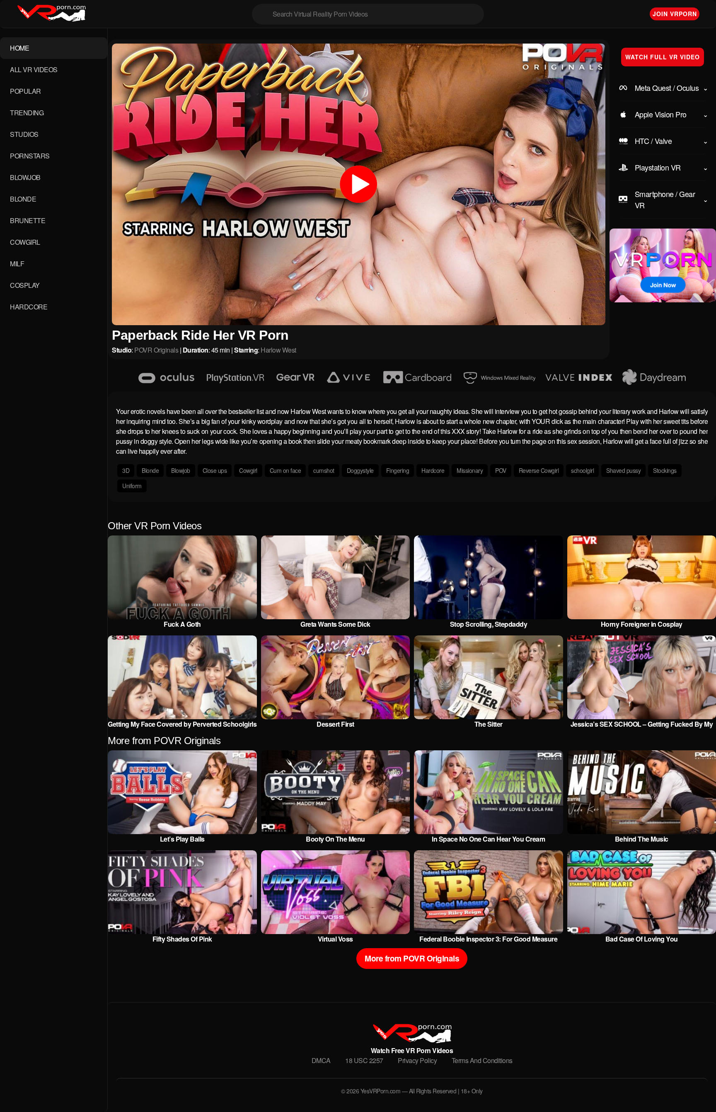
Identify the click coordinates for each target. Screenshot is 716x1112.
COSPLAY (25, 285)
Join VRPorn (675, 14)
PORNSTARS (30, 156)
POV (500, 470)
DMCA (321, 1060)
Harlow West (278, 350)
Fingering (397, 470)
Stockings (665, 470)
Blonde (150, 470)
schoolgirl (582, 470)
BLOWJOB (25, 177)
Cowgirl (248, 470)
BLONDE (23, 199)
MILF (17, 263)
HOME (19, 48)
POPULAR (25, 91)
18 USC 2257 (364, 1060)
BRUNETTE (27, 220)
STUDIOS (24, 134)
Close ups (215, 470)
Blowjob (180, 470)
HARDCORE (28, 306)
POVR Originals (156, 350)
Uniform (132, 486)
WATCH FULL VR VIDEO (662, 57)
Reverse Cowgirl (539, 470)
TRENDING (27, 112)
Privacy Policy (417, 1060)
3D (125, 470)
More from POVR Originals (412, 958)
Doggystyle (360, 470)
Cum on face (285, 470)
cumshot (323, 470)
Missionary (470, 470)
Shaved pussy (623, 470)
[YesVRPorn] (411, 1040)
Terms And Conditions (482, 1060)
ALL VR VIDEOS (34, 69)
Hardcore (432, 470)
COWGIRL (25, 242)
